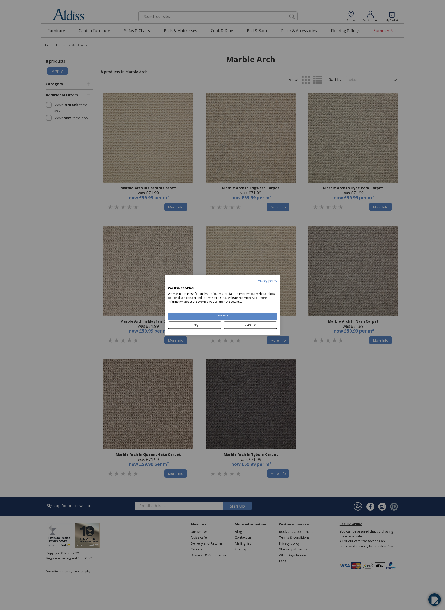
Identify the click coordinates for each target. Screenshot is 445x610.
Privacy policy (267, 281)
